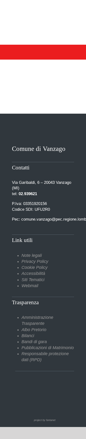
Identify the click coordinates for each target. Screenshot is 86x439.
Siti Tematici (33, 279)
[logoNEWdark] (43, 7)
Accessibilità (33, 273)
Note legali (32, 255)
